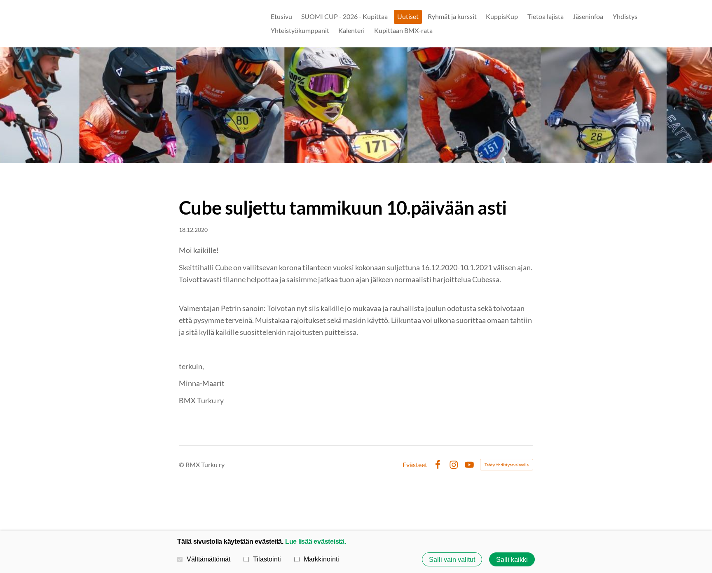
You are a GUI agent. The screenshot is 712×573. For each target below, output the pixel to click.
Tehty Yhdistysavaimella (507, 464)
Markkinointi (321, 559)
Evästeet (415, 464)
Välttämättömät (208, 559)
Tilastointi (267, 559)
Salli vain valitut (452, 559)
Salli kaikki (512, 559)
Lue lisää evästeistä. (315, 541)
